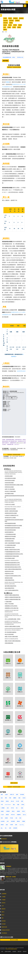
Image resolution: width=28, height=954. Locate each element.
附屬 (18, 804)
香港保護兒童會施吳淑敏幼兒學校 (13, 567)
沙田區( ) (8, 706)
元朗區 (20, 25)
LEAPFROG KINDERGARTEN (11, 560)
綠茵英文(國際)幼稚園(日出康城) (12, 626)
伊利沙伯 (13, 814)
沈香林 (6, 794)
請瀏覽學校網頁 (21, 371)
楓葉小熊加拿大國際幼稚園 (11, 636)
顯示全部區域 (14, 783)
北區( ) (20, 677)
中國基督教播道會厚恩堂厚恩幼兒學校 (14, 554)
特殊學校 (3, 902)
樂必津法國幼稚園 (9, 634)
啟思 (2, 797)
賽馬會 (18, 821)
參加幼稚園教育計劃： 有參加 (9, 57)
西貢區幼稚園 (20, 448)
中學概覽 (3, 899)
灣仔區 (10, 18)
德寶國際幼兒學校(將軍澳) (11, 606)
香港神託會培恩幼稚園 (10, 509)
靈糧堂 (14, 797)
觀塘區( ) (19, 748)
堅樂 (16, 824)
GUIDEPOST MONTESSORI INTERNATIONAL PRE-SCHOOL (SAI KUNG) (13, 615)
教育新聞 (15, 828)
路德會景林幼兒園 (9, 571)
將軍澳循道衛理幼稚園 (10, 523)
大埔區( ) (8, 691)
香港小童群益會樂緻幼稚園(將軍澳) (13, 569)
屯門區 (15, 25)
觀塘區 (11, 22)
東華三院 (12, 794)
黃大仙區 (5, 22)
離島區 (5, 29)
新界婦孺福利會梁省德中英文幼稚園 (13, 525)
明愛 (10, 797)
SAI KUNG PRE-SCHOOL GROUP (13, 506)
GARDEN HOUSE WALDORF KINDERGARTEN (11, 611)
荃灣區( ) (8, 734)
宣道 (8, 808)
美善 (10, 456)
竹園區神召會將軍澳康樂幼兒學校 (13, 576)
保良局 (24, 797)
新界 (8, 821)
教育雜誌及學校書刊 (6, 930)
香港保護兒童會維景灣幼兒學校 (12, 565)
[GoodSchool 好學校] (14, 2)
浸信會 (2, 801)
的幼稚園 (14, 65)
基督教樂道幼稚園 (9, 541)
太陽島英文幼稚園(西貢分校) (11, 515)
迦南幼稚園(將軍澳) (9, 588)
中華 (2, 804)
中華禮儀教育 (8, 866)
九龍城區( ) (20, 663)
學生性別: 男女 (20, 57)
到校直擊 (13, 821)
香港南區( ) (20, 762)
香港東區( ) (8, 776)
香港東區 (15, 18)
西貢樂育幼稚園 (9, 476)
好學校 (22, 804)
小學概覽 (3, 896)
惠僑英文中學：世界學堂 (11, 876)
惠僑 (2, 794)
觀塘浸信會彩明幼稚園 (10, 536)
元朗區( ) (8, 677)
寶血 (14, 804)
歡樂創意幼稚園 (9, 578)
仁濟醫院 (2, 808)
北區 (5, 27)
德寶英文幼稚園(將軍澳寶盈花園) (12, 599)
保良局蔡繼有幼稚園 (10, 558)
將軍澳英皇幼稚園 (9, 487)
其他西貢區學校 (9, 466)
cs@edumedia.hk (19, 442)
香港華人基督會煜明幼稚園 (11, 511)
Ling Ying (21, 824)
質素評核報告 (5, 60)
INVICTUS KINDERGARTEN (11, 639)
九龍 (16, 818)
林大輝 (17, 801)
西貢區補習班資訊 (14, 449)
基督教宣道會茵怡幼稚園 (11, 513)
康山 (2, 828)
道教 (22, 801)
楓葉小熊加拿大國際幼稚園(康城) (12, 641)
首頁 (2, 951)
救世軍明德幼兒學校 (10, 547)
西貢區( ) (8, 748)
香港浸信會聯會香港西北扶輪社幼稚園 (14, 485)
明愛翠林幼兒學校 (9, 573)
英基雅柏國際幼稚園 (10, 538)
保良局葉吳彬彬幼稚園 (10, 478)
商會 (20, 818)
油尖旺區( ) (20, 706)
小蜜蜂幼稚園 (8, 601)
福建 (19, 797)
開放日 (13, 811)
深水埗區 (11, 20)
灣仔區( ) (19, 720)
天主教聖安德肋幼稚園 (10, 545)
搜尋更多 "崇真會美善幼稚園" (14, 67)
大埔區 (9, 27)
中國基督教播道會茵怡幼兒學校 (12, 551)
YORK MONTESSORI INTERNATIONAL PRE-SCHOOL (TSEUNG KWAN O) (14, 629)
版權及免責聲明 (8, 951)
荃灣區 (10, 25)
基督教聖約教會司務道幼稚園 (12, 556)
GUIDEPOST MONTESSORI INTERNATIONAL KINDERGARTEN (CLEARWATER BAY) (13, 623)
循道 (22, 808)
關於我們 (19, 951)
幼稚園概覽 (4, 893)
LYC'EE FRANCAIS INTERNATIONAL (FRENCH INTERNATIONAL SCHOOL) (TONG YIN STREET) (13, 501)
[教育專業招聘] (3, 838)
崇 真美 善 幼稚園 (15, 456)
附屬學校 (19, 814)
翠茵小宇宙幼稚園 (9, 603)
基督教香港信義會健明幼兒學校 (12, 562)
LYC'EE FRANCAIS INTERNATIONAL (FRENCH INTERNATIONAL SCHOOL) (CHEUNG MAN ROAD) (13, 472)
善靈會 (15, 458)
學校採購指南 (4, 933)
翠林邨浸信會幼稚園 (10, 480)
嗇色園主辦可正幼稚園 (10, 517)
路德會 (6, 818)
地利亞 (23, 811)
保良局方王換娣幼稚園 (10, 491)
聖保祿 (7, 801)
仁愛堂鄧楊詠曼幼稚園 (10, 534)
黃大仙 (24, 814)
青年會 (12, 808)
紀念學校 (2, 821)
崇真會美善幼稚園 (13, 391)
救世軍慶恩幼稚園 (9, 493)
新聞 (10, 828)
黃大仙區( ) (20, 776)
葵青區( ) (19, 734)
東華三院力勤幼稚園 (10, 489)
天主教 (2, 814)
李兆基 (11, 818)
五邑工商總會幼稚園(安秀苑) (11, 590)
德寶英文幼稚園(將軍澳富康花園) (12, 597)
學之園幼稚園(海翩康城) (10, 632)
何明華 (11, 824)
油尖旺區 (5, 20)
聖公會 (12, 801)
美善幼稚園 (21, 456)
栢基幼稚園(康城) (9, 643)
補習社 (3, 911)
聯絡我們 (25, 951)
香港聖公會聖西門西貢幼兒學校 (12, 549)
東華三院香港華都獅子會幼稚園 (12, 543)
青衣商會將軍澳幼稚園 (10, 530)
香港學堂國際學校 (9, 532)
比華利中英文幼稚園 (10, 504)
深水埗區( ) (8, 720)
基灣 (17, 794)
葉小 (6, 828)
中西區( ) (8, 663)
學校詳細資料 (17, 436)
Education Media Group (11, 949)
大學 (3, 905)
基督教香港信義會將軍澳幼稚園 (12, 528)
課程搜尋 (3, 908)
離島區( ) (8, 762)
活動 (2, 917)
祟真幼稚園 (11, 458)
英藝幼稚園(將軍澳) (9, 580)
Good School (8, 804)
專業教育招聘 (4, 927)
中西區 (5, 18)
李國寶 (23, 821)
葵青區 (5, 25)
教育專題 (3, 921)
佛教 (6, 797)
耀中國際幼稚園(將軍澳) (10, 586)
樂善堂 (2, 824)
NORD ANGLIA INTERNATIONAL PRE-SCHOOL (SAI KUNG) (14, 583)
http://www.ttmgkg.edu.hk (11, 399)
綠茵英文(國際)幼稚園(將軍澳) (12, 595)
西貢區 (19, 27)
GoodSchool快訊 (14, 939)
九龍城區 (17, 20)
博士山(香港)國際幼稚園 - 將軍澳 (12, 619)
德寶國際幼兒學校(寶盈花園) (11, 608)
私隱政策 (14, 951)
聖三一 (17, 808)
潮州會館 (22, 794)
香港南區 (21, 18)
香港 (2, 818)
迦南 (7, 824)
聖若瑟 (7, 814)
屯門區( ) (19, 691)
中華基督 (8, 811)
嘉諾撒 (18, 811)
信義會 (2, 811)
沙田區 (14, 27)
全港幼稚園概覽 (13, 448)
